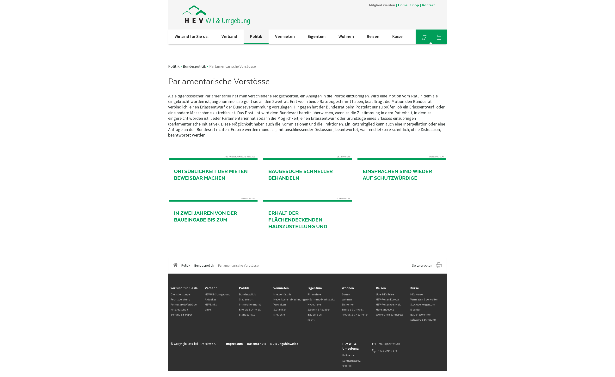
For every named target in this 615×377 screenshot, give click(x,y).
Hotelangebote (385, 309)
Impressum (234, 343)
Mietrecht (279, 314)
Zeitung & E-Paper (181, 314)
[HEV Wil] (232, 15)
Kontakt (428, 5)
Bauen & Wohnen (420, 314)
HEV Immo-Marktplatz (321, 299)
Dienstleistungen (181, 294)
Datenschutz (256, 343)
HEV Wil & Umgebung (217, 294)
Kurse (397, 36)
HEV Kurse (416, 294)
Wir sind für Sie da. (192, 36)
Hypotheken (315, 304)
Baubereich (315, 314)
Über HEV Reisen (385, 294)
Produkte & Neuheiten (355, 314)
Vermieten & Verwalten (424, 299)
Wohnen (346, 36)
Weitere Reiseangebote (389, 314)
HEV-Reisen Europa (387, 299)
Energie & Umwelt (250, 309)
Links (208, 309)
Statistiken (280, 309)
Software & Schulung (423, 319)
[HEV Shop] (423, 37)
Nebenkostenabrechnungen (290, 299)
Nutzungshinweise (284, 343)
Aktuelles (210, 299)
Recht (311, 319)
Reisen (373, 36)
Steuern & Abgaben (319, 309)
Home (402, 5)
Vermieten (285, 36)
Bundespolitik (194, 66)
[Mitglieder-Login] (439, 37)
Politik (256, 36)
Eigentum (317, 36)
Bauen (346, 294)
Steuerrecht (246, 299)
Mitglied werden (382, 5)
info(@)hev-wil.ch (389, 344)
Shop (414, 5)
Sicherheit (348, 304)
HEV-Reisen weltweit (388, 304)
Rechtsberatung (180, 299)
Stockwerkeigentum (422, 304)
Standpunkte (247, 314)
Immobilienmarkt (250, 304)
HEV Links (211, 304)
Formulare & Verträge (184, 304)
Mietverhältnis (282, 294)
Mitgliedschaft (179, 309)
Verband (229, 36)
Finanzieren (315, 294)
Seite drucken (422, 265)
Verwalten (279, 304)
